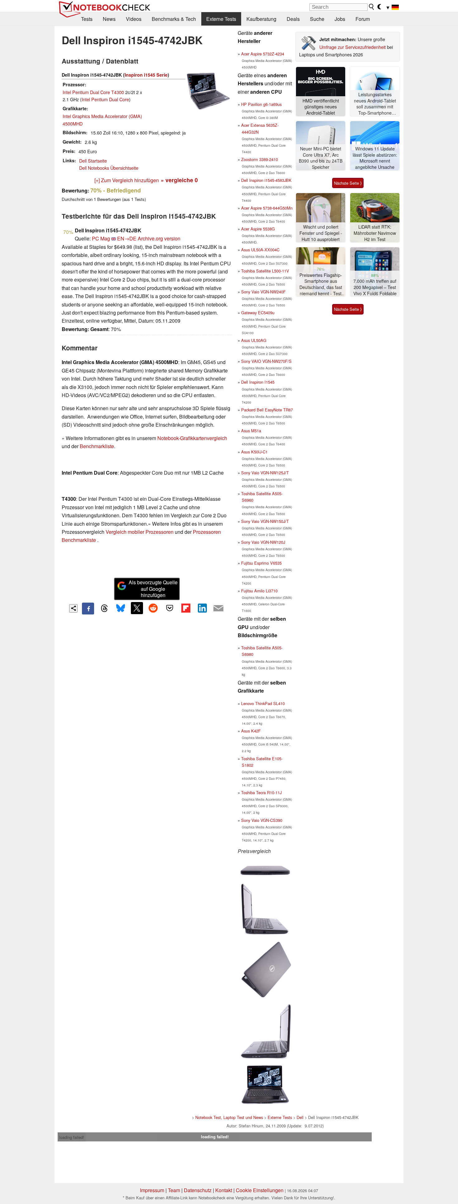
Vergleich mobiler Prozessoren (140, 531)
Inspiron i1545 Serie (146, 75)
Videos (133, 18)
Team (174, 1190)
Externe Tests (221, 18)
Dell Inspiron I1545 (257, 382)
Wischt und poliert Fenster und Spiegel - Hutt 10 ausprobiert (320, 233)
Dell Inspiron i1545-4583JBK (266, 180)
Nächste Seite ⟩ (348, 183)
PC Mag (101, 238)
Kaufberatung (261, 18)
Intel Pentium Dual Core (105, 99)
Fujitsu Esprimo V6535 (261, 563)
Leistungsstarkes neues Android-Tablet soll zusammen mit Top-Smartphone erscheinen (375, 104)
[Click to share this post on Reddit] (153, 608)
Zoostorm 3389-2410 (259, 159)
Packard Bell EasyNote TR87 (267, 410)
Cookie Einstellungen (260, 1190)
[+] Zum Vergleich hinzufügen (126, 180)
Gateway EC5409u (257, 312)
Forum (362, 18)
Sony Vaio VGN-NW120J (263, 542)
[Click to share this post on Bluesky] (120, 608)
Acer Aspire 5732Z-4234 (262, 54)
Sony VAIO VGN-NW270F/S (266, 361)
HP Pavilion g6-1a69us (261, 104)
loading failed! (71, 1137)
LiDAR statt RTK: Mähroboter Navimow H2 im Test (375, 233)
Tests (87, 18)
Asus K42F (251, 731)
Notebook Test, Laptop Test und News (229, 1117)
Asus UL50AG (253, 340)
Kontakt (223, 1190)
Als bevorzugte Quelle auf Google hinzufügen (153, 589)
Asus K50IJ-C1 (254, 452)
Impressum (152, 1190)
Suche (317, 18)
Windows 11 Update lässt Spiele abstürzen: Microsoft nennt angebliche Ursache (375, 158)
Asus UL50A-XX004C (260, 250)
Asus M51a (251, 431)
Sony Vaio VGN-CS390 (261, 820)
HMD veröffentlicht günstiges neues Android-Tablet (321, 107)
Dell (300, 1117)
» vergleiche (179, 180)
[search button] (372, 7)
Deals (293, 18)
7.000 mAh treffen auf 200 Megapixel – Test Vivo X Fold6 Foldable (375, 287)
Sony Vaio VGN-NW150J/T (265, 521)
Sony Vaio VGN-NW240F (263, 292)
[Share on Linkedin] (202, 608)
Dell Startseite (93, 160)
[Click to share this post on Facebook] (88, 608)
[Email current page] (218, 608)
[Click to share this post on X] (137, 608)
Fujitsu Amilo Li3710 (259, 591)
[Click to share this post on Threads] (104, 608)
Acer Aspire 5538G (258, 229)
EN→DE (126, 238)
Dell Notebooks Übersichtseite (108, 167)
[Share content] (73, 608)
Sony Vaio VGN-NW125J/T (265, 473)
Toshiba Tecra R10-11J (261, 792)
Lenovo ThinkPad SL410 (263, 703)
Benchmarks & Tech (174, 18)
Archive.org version (159, 238)
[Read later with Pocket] (169, 608)
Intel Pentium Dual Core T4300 (93, 92)
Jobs (340, 18)
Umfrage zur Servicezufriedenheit (352, 47)
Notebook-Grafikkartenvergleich (192, 438)
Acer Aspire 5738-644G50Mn (267, 208)
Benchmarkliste (97, 446)
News (109, 18)
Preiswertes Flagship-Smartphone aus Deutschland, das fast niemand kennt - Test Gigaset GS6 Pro (320, 284)
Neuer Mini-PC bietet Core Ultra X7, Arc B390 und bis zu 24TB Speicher (320, 158)
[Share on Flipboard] (186, 608)
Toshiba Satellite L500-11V (265, 271)
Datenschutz (198, 1190)
